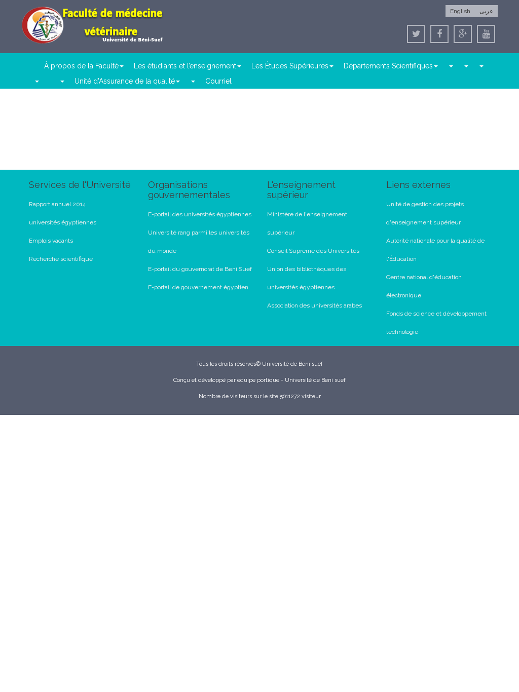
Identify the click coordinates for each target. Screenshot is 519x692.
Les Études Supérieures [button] (289, 66)
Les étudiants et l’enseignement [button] (185, 66)
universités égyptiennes (62, 222)
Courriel (218, 81)
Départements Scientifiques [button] (388, 66)
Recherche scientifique (61, 258)
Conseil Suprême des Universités (313, 250)
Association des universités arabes (314, 305)
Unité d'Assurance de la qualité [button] (125, 81)
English (460, 11)
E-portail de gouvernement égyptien (198, 287)
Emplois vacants (51, 240)
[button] (450, 65)
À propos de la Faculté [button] (81, 66)
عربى (486, 11)
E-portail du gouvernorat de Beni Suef (200, 269)
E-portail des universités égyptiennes (199, 214)
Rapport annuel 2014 (57, 204)
